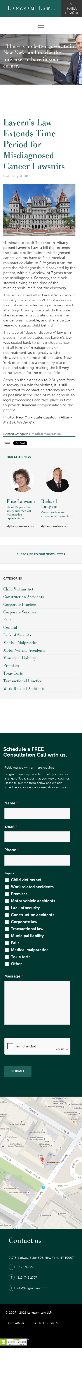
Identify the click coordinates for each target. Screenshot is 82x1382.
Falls (7, 620)
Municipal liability (27, 936)
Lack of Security (17, 635)
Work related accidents (32, 887)
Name (11, 803)
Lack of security (25, 908)
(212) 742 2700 (24, 1267)
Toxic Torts (13, 673)
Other (16, 964)
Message (13, 976)
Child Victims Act (18, 589)
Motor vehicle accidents (33, 901)
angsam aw (31, 8)
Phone (11, 850)
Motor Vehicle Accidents (24, 650)
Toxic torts (20, 957)
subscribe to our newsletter (41, 554)
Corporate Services (19, 612)
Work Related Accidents (24, 688)
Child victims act (26, 880)
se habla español (72, 8)
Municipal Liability (19, 658)
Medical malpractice (30, 950)
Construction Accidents (23, 597)
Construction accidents (32, 915)
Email (10, 826)
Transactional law (27, 929)
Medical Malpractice (46, 434)
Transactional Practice (22, 681)
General (10, 627)
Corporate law (24, 922)
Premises (11, 665)
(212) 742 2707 (24, 1278)
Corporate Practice (19, 604)
